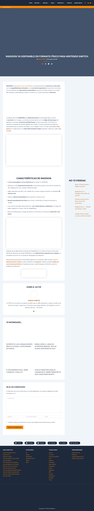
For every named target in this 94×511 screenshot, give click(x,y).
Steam (27, 454)
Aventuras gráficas (54, 456)
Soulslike (51, 478)
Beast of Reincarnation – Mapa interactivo (82, 185)
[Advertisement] (47, 68)
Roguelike (51, 470)
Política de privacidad (78, 458)
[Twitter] (88, 3)
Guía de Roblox (7, 460)
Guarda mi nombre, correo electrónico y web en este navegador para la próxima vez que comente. (31, 422)
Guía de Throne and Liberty (10, 466)
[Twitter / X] (34, 311)
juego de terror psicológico (24, 86)
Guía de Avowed (7, 456)
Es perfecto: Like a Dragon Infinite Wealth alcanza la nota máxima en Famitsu (19, 346)
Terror (49, 61)
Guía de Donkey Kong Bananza (11, 472)
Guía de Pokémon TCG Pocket (11, 464)
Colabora (74, 454)
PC (26, 452)
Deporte (51, 460)
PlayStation (29, 456)
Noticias (8, 7)
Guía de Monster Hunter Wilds (11, 458)
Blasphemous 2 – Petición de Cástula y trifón (83, 208)
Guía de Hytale (7, 476)
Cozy (50, 458)
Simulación (52, 476)
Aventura (51, 454)
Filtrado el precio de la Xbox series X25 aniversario (82, 201)
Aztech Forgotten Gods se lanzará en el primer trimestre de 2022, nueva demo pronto (48, 372)
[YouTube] (90, 3)
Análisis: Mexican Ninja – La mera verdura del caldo (83, 215)
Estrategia (51, 462)
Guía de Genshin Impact (9, 468)
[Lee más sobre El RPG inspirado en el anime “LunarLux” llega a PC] (19, 360)
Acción (51, 452)
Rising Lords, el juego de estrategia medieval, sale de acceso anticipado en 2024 (45, 346)
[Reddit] (42, 64)
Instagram (37, 262)
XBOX (27, 460)
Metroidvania (52, 464)
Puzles (50, 468)
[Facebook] (52, 64)
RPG (50, 472)
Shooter (51, 474)
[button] (40, 3)
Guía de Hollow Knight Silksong (11, 474)
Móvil (27, 462)
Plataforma (52, 466)
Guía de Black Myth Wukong (10, 462)
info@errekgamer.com (78, 456)
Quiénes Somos (76, 452)
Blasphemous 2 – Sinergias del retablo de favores (82, 193)
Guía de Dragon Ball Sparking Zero (12, 470)
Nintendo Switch (30, 458)
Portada (4, 7)
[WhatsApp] (48, 64)
